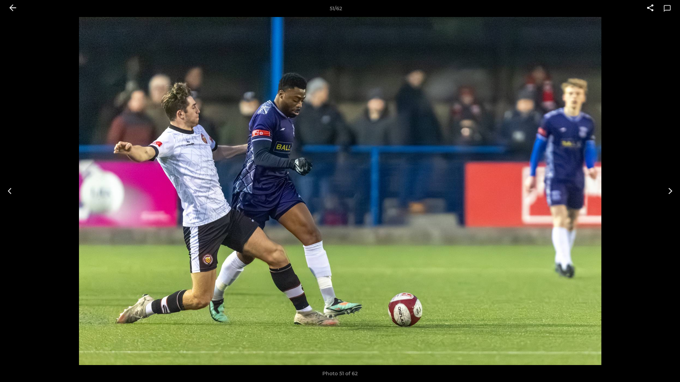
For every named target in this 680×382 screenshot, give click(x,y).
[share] (650, 8)
